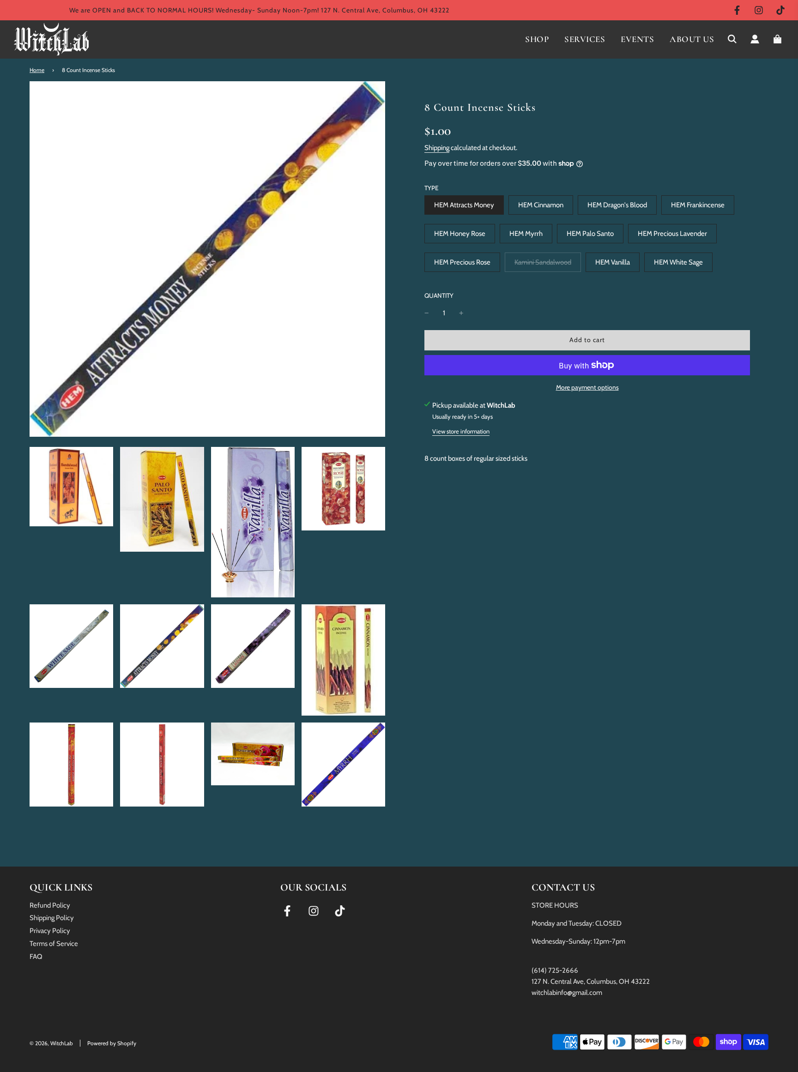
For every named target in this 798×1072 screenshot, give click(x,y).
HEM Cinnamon (540, 205)
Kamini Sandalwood (542, 262)
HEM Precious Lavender (672, 233)
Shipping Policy (52, 918)
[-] (426, 313)
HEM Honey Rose (459, 233)
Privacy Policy (50, 931)
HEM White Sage (678, 262)
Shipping (436, 148)
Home (37, 69)
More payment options (587, 387)
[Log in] (755, 39)
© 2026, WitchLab (51, 1043)
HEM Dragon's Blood (617, 205)
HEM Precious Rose (462, 262)
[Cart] (778, 39)
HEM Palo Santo (590, 233)
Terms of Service (54, 944)
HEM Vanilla (612, 262)
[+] (461, 313)
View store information (461, 430)
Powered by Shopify (111, 1043)
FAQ (36, 956)
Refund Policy (50, 905)
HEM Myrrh (526, 233)
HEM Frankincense (698, 205)
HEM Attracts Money (464, 205)
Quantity (438, 295)
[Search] (732, 39)
